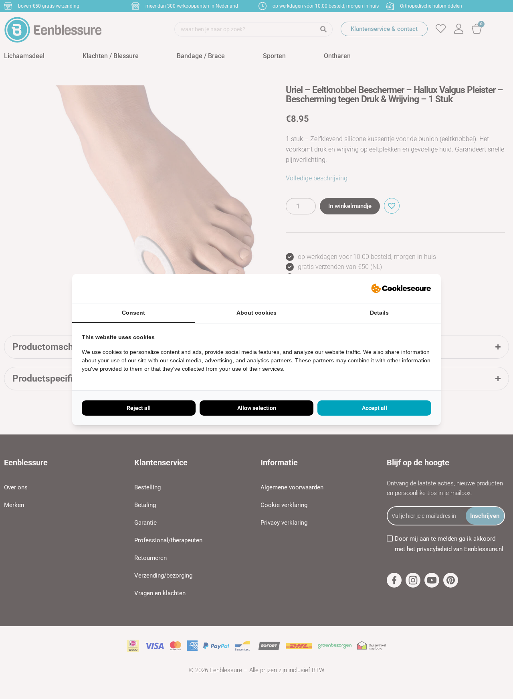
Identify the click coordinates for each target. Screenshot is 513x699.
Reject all (139, 408)
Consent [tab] (133, 312)
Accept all (374, 408)
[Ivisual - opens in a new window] (401, 288)
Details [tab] (379, 312)
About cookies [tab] (256, 312)
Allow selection (256, 408)
